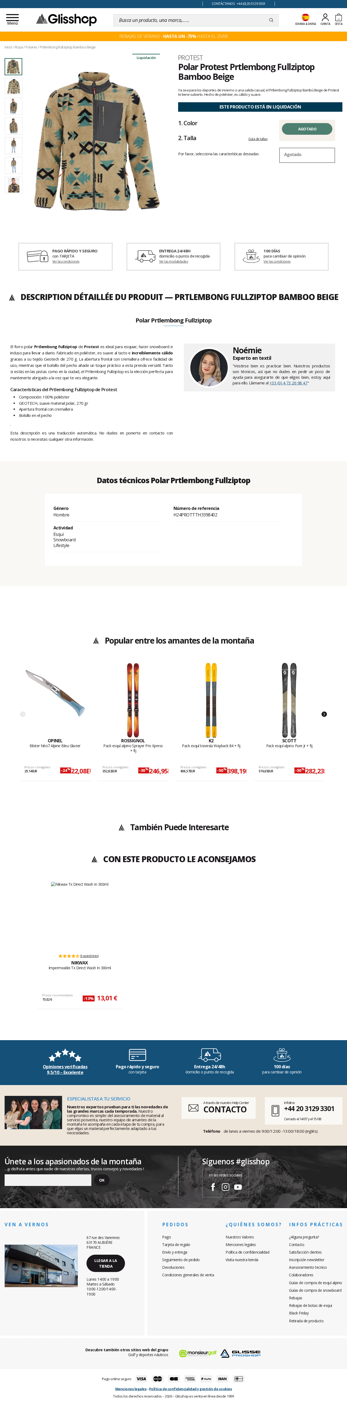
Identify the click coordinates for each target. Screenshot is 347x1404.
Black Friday (299, 1313)
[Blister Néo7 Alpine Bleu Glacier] (55, 700)
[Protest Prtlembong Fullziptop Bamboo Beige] (97, 141)
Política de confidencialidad (247, 1252)
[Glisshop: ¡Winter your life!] (66, 19)
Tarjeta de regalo (176, 1244)
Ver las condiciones (65, 261)
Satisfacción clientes (305, 1252)
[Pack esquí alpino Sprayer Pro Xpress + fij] (133, 700)
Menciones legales (241, 1244)
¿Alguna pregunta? (304, 1237)
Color (187, 123)
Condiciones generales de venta (188, 1274)
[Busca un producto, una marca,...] (271, 20)
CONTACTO (224, 1109)
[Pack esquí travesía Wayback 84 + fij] (211, 700)
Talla (187, 138)
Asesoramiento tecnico (308, 1267)
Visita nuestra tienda (242, 1259)
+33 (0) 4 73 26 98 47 (288, 382)
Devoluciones (173, 1267)
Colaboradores (301, 1274)
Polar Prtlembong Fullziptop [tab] (173, 320)
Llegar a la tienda (105, 1263)
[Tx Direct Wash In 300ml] (79, 915)
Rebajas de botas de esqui (310, 1305)
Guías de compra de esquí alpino (315, 1282)
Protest (190, 57)
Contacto (296, 1244)
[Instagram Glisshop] (225, 1188)
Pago (166, 1237)
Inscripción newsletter (306, 1259)
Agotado (307, 128)
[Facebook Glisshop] (213, 1188)
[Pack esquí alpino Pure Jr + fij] (289, 700)
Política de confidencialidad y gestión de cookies (190, 1388)
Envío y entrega (174, 1252)
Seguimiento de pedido (181, 1259)
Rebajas (295, 1297)
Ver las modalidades (173, 261)
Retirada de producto (306, 1320)
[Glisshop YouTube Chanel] (238, 1188)
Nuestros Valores (240, 1237)
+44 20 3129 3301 (309, 1108)
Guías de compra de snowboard (315, 1290)
